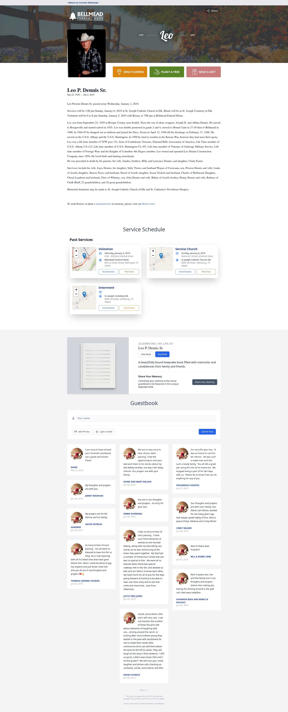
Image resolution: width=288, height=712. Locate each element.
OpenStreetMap (147, 703)
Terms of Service (152, 698)
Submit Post (207, 431)
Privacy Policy (135, 698)
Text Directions (108, 271)
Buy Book (162, 354)
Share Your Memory (205, 382)
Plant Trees (129, 271)
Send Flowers (129, 308)
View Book (146, 354)
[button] (84, 256)
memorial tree (103, 203)
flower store (148, 203)
